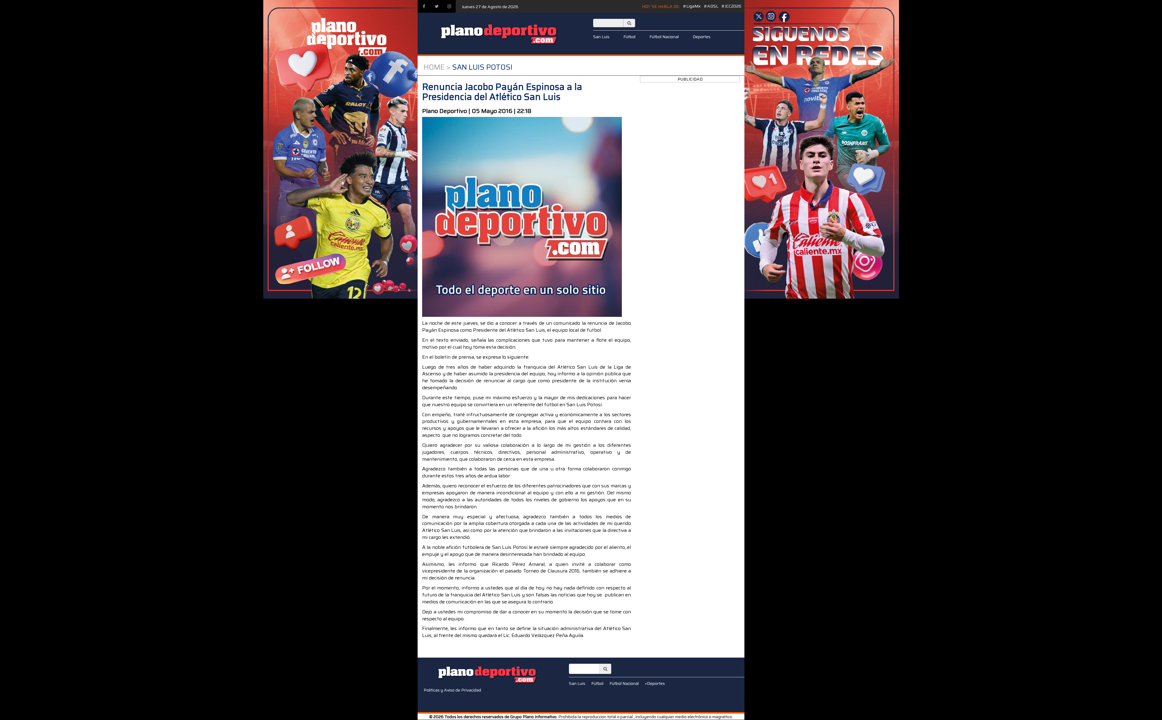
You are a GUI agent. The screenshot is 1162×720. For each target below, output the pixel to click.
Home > (437, 67)
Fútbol (629, 37)
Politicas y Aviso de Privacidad (452, 690)
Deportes (702, 37)
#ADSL (711, 6)
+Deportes (655, 683)
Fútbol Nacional (664, 37)
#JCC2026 (731, 6)
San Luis (601, 37)
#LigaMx (692, 6)
